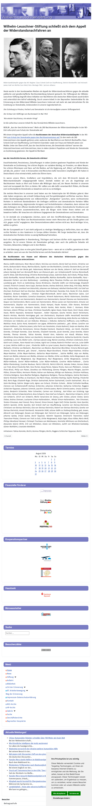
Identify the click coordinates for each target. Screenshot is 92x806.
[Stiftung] (15, 677)
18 (40, 468)
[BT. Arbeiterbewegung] (26, 690)
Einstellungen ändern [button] (61, 798)
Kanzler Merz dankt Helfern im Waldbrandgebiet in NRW (32, 760)
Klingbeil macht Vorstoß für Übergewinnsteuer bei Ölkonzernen (35, 781)
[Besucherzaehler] (46, 650)
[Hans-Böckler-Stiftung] (45, 501)
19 (42, 468)
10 (36, 465)
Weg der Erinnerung (14, 694)
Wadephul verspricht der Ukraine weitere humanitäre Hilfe (33, 749)
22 (52, 468)
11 (39, 465)
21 (49, 468)
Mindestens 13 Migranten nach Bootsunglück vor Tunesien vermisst (37, 765)
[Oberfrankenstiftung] (46, 511)
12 (42, 465)
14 (49, 465)
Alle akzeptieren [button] (59, 793)
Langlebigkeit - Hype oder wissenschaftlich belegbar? (31, 787)
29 (52, 471)
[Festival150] (46, 524)
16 (55, 465)
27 (45, 471)
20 (45, 468)
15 (52, 465)
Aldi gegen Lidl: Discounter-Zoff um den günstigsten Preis (33, 754)
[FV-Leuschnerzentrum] (45, 491)
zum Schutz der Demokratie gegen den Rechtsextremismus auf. (33, 137)
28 (49, 471)
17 (36, 468)
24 (36, 471)
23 (55, 468)
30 (55, 471)
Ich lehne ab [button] (74, 793)
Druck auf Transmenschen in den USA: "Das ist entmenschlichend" (36, 770)
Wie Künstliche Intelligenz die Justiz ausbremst (28, 743)
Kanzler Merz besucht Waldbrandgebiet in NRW (28, 776)
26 (42, 471)
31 (36, 474)
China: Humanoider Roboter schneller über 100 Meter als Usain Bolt (37, 738)
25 (40, 471)
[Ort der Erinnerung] (24, 687)
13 (45, 465)
